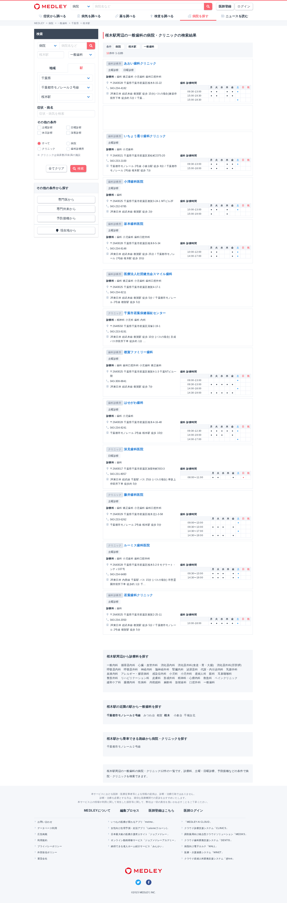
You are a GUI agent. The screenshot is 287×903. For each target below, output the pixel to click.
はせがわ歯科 (133, 402)
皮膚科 (156, 678)
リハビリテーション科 (135, 678)
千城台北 (189, 715)
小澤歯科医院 (133, 181)
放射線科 (180, 682)
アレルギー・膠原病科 (135, 673)
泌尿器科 (192, 669)
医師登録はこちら (161, 810)
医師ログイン (193, 810)
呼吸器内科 (114, 669)
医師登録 (225, 6)
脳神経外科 (162, 669)
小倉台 (178, 715)
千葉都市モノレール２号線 (124, 746)
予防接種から (66, 218)
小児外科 (186, 673)
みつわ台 (150, 715)
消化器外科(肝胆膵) (229, 665)
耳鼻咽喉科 (225, 673)
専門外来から (66, 209)
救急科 (207, 678)
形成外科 (169, 678)
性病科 (142, 682)
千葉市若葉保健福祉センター (145, 313)
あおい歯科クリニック (140, 63)
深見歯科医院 (133, 449)
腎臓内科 (178, 669)
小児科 (173, 673)
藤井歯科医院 (133, 494)
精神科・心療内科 (189, 678)
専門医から (66, 199)
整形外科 (112, 678)
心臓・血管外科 (148, 665)
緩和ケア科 (114, 682)
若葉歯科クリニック (138, 595)
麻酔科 (168, 682)
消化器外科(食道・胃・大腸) (196, 665)
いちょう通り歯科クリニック (145, 136)
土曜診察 (113, 70)
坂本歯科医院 (133, 223)
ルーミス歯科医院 (137, 545)
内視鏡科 (155, 682)
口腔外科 (195, 682)
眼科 (212, 673)
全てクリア (56, 168)
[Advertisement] (178, 117)
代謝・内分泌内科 (212, 669)
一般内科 (112, 665)
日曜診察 (128, 70)
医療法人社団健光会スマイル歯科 (148, 274)
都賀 (160, 715)
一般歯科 (209, 682)
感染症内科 (159, 673)
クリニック (114, 313)
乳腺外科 (232, 669)
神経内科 (146, 669)
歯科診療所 (114, 63)
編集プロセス (129, 810)
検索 (80, 168)
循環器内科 (128, 665)
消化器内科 (168, 665)
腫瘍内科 (129, 682)
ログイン (243, 6)
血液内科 (112, 673)
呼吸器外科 (131, 669)
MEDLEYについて (97, 810)
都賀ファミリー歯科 (138, 352)
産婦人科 (200, 673)
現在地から (67, 230)
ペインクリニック (226, 678)
